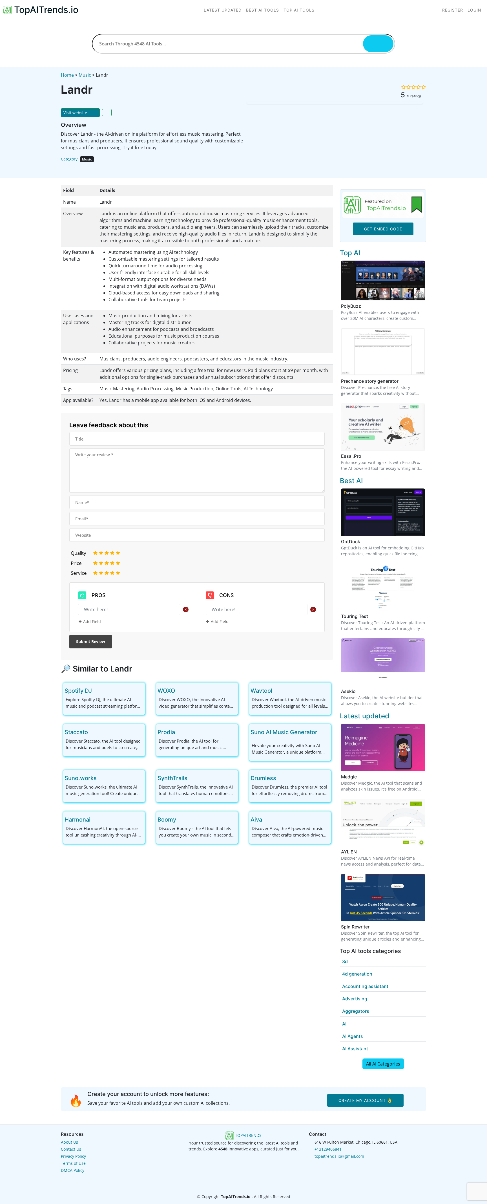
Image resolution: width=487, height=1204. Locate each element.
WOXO (166, 690)
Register (452, 10)
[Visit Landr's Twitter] (65, 168)
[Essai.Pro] (383, 426)
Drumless (263, 778)
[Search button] (378, 43)
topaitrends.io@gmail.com (339, 1156)
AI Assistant (355, 1048)
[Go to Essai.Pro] (364, 456)
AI (344, 1024)
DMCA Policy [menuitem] (72, 1170)
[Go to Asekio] (359, 691)
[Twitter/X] (244, 1185)
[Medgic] (383, 747)
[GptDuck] (383, 512)
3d (345, 961)
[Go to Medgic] (360, 777)
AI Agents (352, 1036)
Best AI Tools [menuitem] (262, 10)
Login (474, 10)
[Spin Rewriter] (383, 897)
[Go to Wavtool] (277, 690)
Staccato (76, 732)
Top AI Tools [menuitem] (299, 10)
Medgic (349, 777)
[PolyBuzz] (383, 280)
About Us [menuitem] (69, 1142)
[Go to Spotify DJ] (96, 690)
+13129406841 (328, 1149)
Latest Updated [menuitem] (223, 10)
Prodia (166, 732)
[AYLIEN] (383, 822)
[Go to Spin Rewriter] (373, 927)
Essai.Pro (351, 456)
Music (85, 75)
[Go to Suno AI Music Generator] (322, 732)
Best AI (351, 481)
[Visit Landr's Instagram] (88, 168)
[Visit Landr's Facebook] (73, 168)
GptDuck (350, 541)
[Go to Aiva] (266, 819)
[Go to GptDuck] (363, 541)
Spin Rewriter (355, 927)
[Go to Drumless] (280, 778)
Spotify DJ (78, 690)
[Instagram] (252, 1185)
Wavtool (261, 690)
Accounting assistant (365, 986)
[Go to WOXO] (179, 690)
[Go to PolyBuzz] (364, 306)
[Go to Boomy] (180, 819)
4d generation (357, 974)
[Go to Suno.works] (101, 778)
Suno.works (81, 778)
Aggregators (355, 1011)
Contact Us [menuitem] (71, 1149)
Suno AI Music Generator (284, 732)
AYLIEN (349, 852)
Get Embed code (383, 228)
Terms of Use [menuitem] (73, 1163)
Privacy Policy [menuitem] (73, 1156)
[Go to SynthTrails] (192, 778)
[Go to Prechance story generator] (402, 381)
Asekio (348, 691)
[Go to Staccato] (92, 732)
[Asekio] (383, 662)
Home (67, 75)
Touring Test (354, 616)
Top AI (350, 253)
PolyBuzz (351, 306)
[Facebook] (235, 1185)
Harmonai (77, 819)
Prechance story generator (370, 381)
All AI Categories (383, 1064)
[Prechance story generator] (383, 351)
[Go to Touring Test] (371, 616)
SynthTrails (172, 778)
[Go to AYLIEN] (360, 852)
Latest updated (364, 716)
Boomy (167, 819)
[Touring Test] (383, 587)
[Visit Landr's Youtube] (80, 168)
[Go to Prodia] (179, 732)
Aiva (256, 819)
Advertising (354, 999)
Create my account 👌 (365, 1100)
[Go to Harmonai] (95, 819)
